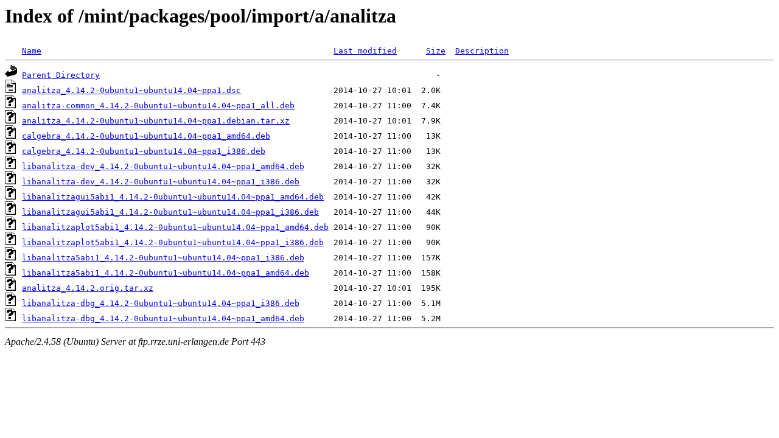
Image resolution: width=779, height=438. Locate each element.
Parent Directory (61, 75)
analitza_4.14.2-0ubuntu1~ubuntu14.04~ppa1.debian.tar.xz (156, 120)
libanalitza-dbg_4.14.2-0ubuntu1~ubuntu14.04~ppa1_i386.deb (160, 303)
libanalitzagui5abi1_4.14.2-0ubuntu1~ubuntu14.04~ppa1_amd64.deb (173, 196)
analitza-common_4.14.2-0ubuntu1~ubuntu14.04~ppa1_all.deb (158, 105)
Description (482, 50)
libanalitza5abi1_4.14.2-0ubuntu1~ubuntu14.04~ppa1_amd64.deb (165, 272)
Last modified (365, 50)
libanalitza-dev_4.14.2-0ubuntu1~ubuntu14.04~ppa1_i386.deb (160, 181)
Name (31, 50)
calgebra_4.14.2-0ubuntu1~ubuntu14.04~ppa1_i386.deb (143, 151)
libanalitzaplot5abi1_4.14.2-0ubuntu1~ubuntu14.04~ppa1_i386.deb (173, 242)
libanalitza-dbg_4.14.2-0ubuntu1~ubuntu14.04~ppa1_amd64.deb (163, 318)
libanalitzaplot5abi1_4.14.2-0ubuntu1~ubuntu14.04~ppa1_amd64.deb (175, 227)
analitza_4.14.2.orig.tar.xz (87, 288)
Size (435, 50)
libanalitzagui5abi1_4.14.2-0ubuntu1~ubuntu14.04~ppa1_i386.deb (170, 212)
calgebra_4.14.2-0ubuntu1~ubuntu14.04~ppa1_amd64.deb (146, 136)
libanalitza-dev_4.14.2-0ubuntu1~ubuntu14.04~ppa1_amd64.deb (163, 166)
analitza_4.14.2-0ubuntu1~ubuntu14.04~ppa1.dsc (131, 90)
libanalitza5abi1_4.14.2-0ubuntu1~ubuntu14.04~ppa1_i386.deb (163, 257)
